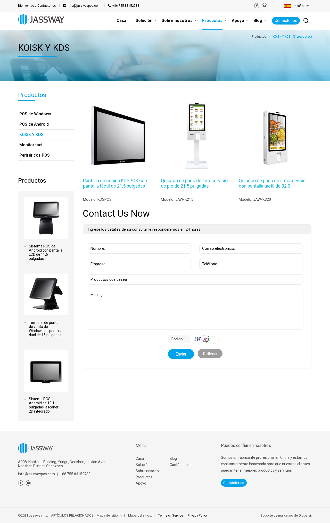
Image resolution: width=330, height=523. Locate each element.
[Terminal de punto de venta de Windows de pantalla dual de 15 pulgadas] (46, 294)
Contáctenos (37, 5)
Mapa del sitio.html (111, 515)
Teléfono (208, 256)
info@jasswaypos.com (84, 5)
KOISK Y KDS (31, 134)
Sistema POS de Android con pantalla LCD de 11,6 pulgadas (45, 252)
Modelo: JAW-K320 (255, 199)
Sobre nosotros (148, 471)
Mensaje (99, 292)
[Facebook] (256, 5)
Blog (173, 458)
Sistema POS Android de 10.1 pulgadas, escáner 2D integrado (44, 405)
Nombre (96, 241)
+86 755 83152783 (125, 5)
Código (175, 337)
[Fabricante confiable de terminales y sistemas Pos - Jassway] (41, 19)
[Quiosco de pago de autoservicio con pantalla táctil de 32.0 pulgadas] (274, 135)
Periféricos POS (34, 155)
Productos (144, 477)
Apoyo (141, 483)
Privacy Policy (198, 515)
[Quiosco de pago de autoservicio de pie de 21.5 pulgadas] (196, 135)
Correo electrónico (216, 241)
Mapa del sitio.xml (141, 515)
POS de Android (34, 124)
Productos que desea (109, 272)
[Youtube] (264, 5)
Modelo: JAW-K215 (177, 199)
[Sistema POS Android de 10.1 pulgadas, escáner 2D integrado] (46, 371)
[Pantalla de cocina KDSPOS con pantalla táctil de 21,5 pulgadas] (118, 135)
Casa (140, 458)
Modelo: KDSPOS (97, 199)
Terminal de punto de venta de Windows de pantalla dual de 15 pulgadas (45, 328)
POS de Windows (35, 113)
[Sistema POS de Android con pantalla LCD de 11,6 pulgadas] (46, 218)
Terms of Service (170, 515)
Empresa (97, 256)
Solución (143, 465)
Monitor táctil (32, 144)
